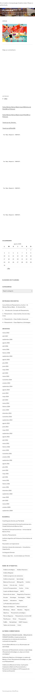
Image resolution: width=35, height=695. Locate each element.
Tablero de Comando (9, 625)
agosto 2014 (6, 390)
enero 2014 (5, 410)
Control (21, 585)
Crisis (27, 588)
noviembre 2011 (7, 453)
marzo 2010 (5, 504)
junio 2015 (5, 366)
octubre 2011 (6, 457)
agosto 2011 (5, 463)
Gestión (5, 600)
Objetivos (6, 613)
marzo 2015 (5, 376)
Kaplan (21, 600)
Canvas (5, 585)
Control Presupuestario (10, 588)
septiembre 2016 (7, 339)
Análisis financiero (22, 569)
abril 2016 (5, 346)
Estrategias (21, 597)
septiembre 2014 (7, 386)
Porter (14, 619)
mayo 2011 (5, 473)
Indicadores (13, 600)
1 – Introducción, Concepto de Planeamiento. (15, 310)
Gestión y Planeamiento (9, 535)
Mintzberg (6, 610)
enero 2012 (5, 450)
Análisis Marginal (8, 573)
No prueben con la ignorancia (10, 544)
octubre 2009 (6, 507)
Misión (13, 610)
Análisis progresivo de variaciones (13, 576)
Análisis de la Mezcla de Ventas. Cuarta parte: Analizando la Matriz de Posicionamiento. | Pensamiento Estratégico (15, 667)
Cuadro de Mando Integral (10, 591)
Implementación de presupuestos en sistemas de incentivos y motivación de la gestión (14, 639)
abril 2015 (5, 373)
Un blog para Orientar (8, 552)
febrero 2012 (6, 447)
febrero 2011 (6, 484)
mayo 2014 (5, 396)
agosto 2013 (6, 423)
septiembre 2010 (7, 494)
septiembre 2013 (7, 420)
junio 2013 (5, 426)
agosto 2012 (6, 437)
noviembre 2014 (7, 379)
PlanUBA (7, 10)
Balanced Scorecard (9, 582)
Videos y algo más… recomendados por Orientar (16, 556)
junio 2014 (5, 393)
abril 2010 (5, 500)
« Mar (8, 268)
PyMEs (5, 622)
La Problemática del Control (11, 603)
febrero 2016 (6, 353)
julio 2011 (5, 467)
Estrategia (13, 597)
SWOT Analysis (23, 622)
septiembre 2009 (7, 510)
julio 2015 (5, 363)
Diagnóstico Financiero (23, 594)
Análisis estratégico (9, 569)
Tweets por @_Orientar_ (9, 122)
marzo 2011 (5, 480)
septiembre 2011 (7, 460)
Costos (21, 588)
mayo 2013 (5, 430)
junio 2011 (5, 470)
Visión (19, 625)
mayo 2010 (5, 497)
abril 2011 (5, 477)
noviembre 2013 (7, 416)
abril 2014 (5, 400)
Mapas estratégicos (9, 606)
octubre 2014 (6, 383)
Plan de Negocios (8, 616)
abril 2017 (5, 336)
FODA (28, 597)
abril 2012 (5, 440)
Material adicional (22, 606)
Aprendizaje (20, 579)
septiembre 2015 (7, 356)
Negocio (27, 610)
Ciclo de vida (13, 585)
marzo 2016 (5, 349)
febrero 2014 (6, 406)
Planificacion (7, 619)
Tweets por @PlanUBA (8, 128)
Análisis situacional (8, 579)
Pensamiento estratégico (18, 613)
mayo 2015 (5, 369)
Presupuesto (22, 619)
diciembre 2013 (6, 413)
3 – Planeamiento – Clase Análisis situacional (15, 319)
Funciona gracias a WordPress (10, 691)
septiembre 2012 (7, 433)
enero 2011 (5, 487)
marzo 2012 (5, 443)
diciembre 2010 (6, 490)
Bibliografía (20, 582)
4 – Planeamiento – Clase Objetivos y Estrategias (16, 322)
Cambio (28, 582)
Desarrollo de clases (9, 594)
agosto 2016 (6, 343)
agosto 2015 (6, 359)
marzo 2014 (5, 403)
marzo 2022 (5, 333)
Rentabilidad (13, 622)
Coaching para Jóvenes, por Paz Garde (13, 521)
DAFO (22, 591)
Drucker (5, 597)
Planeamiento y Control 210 (23, 616)
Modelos (19, 610)
